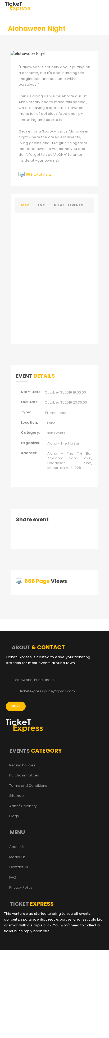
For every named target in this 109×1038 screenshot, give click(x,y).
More (15, 706)
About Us (17, 846)
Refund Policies (22, 765)
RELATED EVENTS (68, 205)
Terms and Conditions (28, 785)
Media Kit (17, 857)
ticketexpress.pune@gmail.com (47, 691)
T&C (41, 205)
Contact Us (18, 867)
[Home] (17, 5)
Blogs (14, 816)
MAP (25, 205)
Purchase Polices (24, 775)
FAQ (12, 877)
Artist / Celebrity (23, 806)
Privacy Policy (21, 887)
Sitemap (16, 795)
